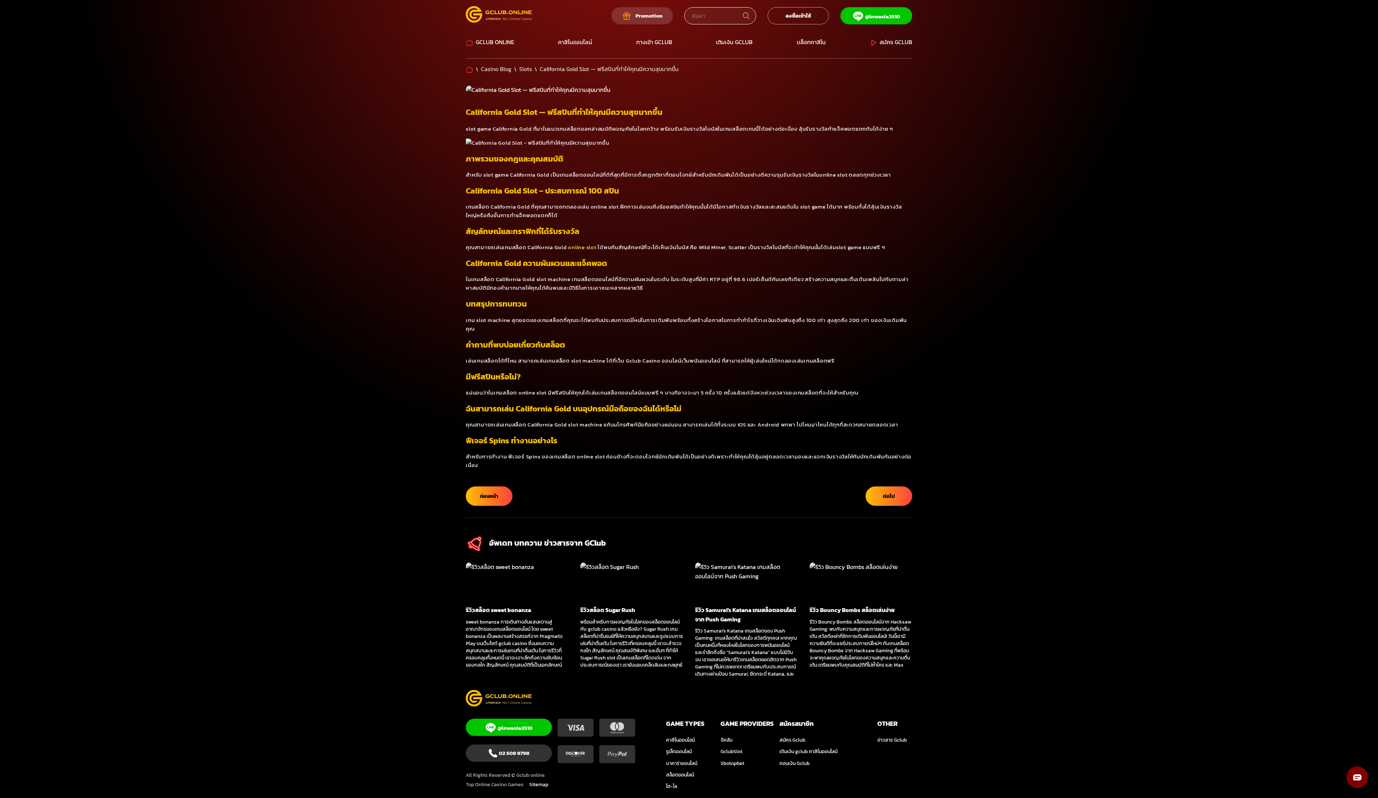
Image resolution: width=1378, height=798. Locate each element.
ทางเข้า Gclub (654, 42)
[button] (1357, 777)
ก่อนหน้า (489, 496)
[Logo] (499, 15)
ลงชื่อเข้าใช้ (798, 15)
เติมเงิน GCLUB (734, 42)
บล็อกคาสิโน (811, 42)
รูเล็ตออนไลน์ (679, 751)
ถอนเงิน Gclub (794, 763)
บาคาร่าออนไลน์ (681, 763)
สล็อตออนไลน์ (680, 775)
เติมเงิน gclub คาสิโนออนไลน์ (808, 751)
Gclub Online (495, 42)
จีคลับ (727, 740)
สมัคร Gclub (896, 42)
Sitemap (538, 784)
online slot (582, 247)
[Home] (469, 69)
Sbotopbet (732, 763)
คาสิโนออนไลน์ (575, 42)
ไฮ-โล (671, 786)
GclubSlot (731, 751)
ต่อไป (889, 496)
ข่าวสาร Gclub (892, 740)
